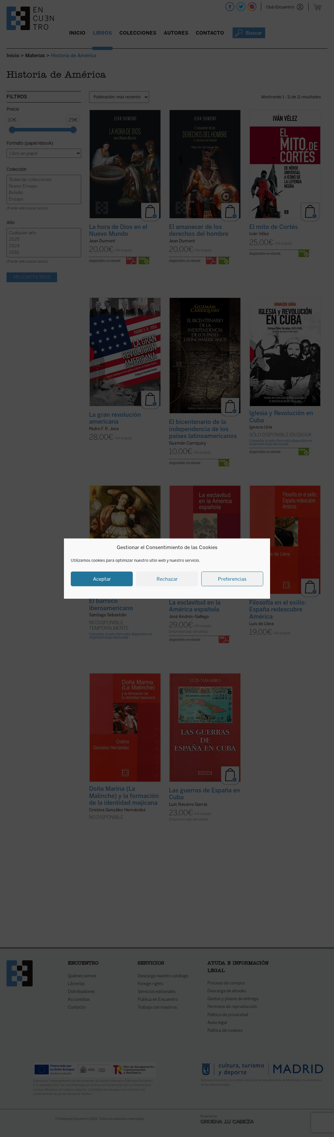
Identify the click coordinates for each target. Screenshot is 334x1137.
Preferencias (232, 579)
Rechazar (167, 579)
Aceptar (102, 579)
